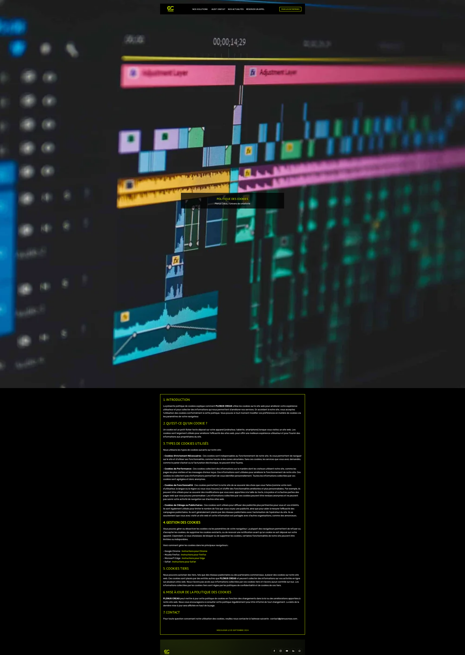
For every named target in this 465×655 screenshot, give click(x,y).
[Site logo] (170, 9)
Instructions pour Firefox (193, 554)
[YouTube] (286, 650)
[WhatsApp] (299, 650)
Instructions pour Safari (184, 561)
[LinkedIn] (293, 650)
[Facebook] (274, 650)
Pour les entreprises (290, 9)
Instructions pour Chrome (194, 551)
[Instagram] (280, 650)
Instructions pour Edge (193, 558)
